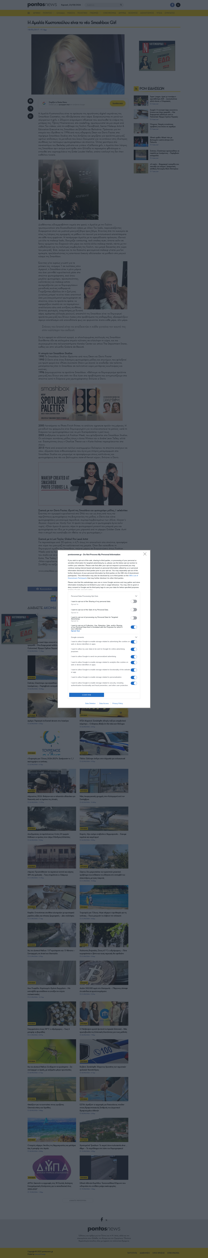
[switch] (134, 601)
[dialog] (104, 629)
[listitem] (104, 596)
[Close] (145, 554)
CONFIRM (86, 695)
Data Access (104, 703)
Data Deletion (90, 703)
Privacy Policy (117, 703)
